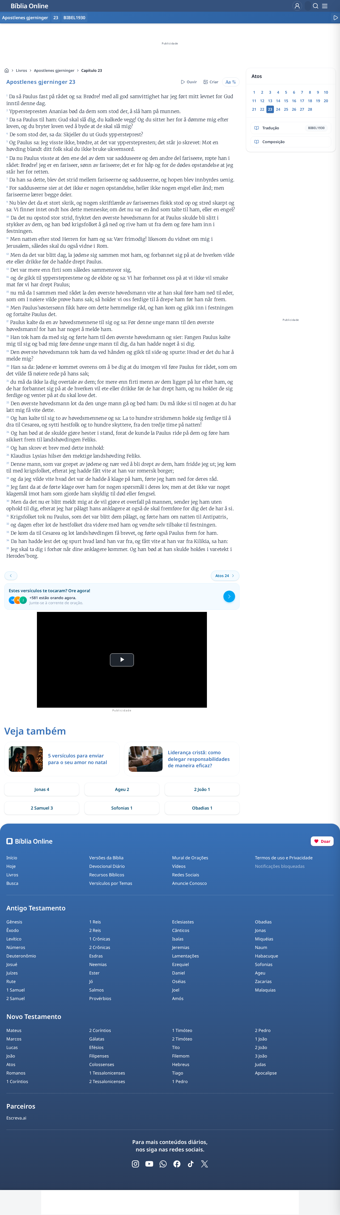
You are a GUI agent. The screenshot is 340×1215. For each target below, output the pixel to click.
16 (294, 100)
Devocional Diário (107, 866)
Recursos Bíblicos (106, 875)
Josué (11, 964)
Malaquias (265, 990)
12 (262, 100)
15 (286, 100)
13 (270, 100)
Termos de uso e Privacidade (284, 858)
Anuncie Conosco (189, 883)
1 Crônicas (99, 939)
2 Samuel (15, 998)
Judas (260, 1064)
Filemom (180, 1056)
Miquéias (264, 939)
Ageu (260, 973)
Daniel (178, 973)
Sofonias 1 (122, 808)
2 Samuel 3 (42, 808)
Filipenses (99, 1056)
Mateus (14, 1030)
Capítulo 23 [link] (91, 70)
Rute (11, 981)
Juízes (12, 973)
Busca (12, 883)
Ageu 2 (122, 789)
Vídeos (179, 866)
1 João (261, 1039)
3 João (261, 1056)
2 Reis (95, 930)
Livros (21, 70)
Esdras (96, 956)
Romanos (16, 1073)
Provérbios (100, 998)
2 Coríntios (100, 1030)
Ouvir (192, 81)
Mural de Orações (190, 858)
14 (278, 100)
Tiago (177, 1073)
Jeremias (180, 947)
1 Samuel (15, 990)
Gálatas (96, 1039)
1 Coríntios (17, 1081)
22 (262, 109)
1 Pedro (180, 1081)
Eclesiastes (183, 922)
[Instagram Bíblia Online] (135, 1164)
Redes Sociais (185, 875)
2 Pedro (263, 1030)
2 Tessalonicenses (107, 1081)
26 (294, 109)
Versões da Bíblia (106, 858)
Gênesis (14, 922)
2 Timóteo (182, 1039)
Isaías (178, 939)
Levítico (14, 939)
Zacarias (263, 981)
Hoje (11, 866)
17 (302, 100)
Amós (178, 998)
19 (318, 100)
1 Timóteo (182, 1030)
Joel (175, 990)
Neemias (98, 964)
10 (326, 92)
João (10, 1056)
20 (326, 100)
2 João (261, 1047)
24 (278, 109)
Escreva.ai (16, 1118)
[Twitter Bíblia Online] (204, 1164)
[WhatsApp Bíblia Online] (163, 1164)
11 (254, 100)
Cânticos (180, 930)
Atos (10, 1064)
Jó (91, 981)
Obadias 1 (202, 808)
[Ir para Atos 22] (11, 575)
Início (11, 858)
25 (286, 109)
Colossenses (101, 1064)
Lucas (12, 1047)
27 (302, 109)
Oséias (179, 981)
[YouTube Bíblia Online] (149, 1164)
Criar (214, 81)
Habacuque (266, 956)
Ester (94, 973)
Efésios (96, 1047)
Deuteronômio (21, 956)
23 (55, 17)
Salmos (96, 990)
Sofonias (264, 964)
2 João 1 (202, 789)
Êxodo (12, 930)
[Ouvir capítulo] (335, 17)
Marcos (14, 1039)
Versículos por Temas (110, 883)
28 (310, 109)
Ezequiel (180, 964)
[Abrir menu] (324, 6)
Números (15, 947)
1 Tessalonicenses (107, 1073)
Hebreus (180, 1064)
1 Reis (95, 922)
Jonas (260, 930)
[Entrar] (297, 6)
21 (254, 109)
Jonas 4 (42, 789)
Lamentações (185, 956)
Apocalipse (266, 1073)
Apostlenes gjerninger (54, 70)
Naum (261, 947)
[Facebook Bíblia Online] (177, 1164)
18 (310, 100)
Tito (176, 1047)
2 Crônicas (99, 947)
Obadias (263, 922)
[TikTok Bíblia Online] (190, 1164)
